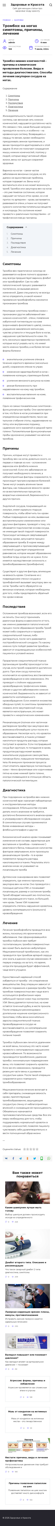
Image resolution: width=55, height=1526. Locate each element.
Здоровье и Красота (27, 4)
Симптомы (14, 95)
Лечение (13, 110)
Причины (13, 99)
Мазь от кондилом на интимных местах (27, 1413)
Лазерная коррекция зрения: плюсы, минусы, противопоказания (27, 1313)
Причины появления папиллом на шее (27, 1485)
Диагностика (15, 106)
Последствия (15, 103)
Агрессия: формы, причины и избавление (27, 1382)
